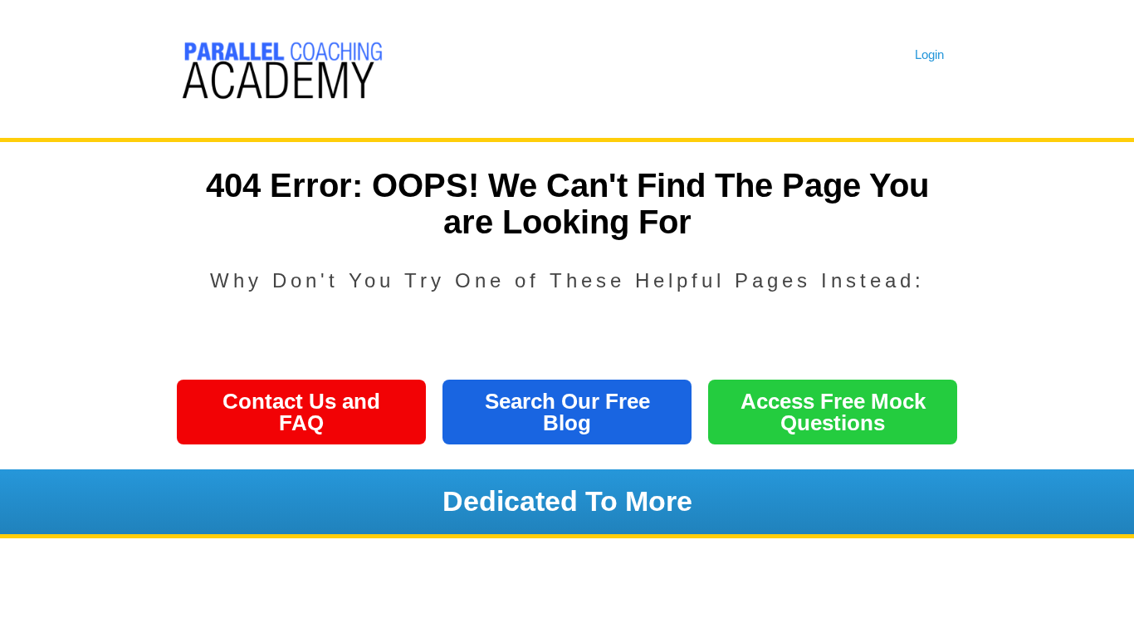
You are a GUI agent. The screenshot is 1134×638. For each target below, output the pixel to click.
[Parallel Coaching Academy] (280, 66)
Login (929, 54)
